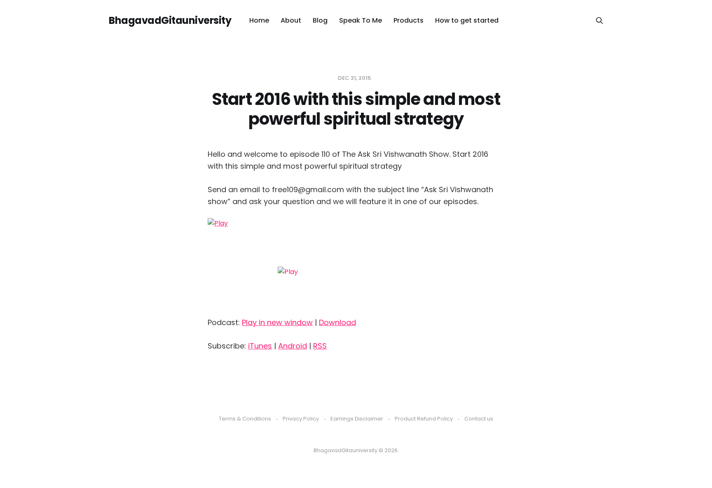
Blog (320, 20)
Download (337, 322)
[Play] (356, 264)
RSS (320, 346)
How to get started (467, 20)
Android (292, 346)
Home (259, 20)
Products (408, 20)
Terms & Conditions (245, 419)
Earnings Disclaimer (356, 419)
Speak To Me (360, 20)
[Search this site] (599, 20)
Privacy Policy (301, 419)
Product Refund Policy (424, 419)
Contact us (478, 419)
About (291, 20)
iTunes (260, 346)
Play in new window (277, 322)
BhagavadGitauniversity (170, 21)
